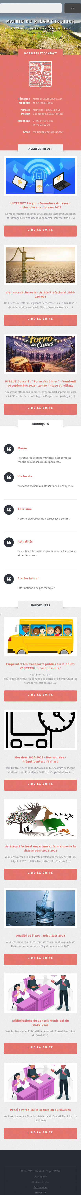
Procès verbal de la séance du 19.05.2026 (40, 1110)
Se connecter (40, 1187)
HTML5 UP (40, 1192)
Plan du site (40, 1176)
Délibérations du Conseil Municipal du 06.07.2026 (40, 1023)
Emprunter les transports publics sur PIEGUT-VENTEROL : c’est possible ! (40, 666)
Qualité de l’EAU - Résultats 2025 (40, 935)
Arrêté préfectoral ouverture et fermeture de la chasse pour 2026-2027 (40, 848)
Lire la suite (40, 229)
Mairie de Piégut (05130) (40, 21)
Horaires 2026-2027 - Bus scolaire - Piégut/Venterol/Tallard (40, 759)
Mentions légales (40, 1181)
